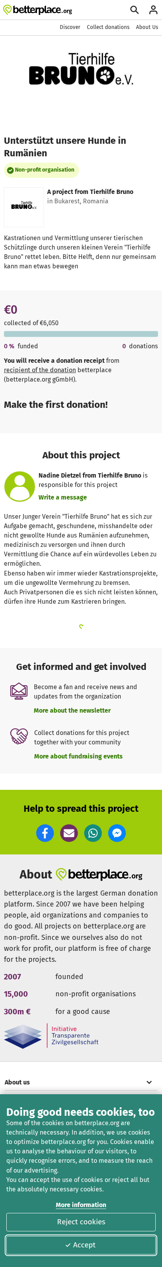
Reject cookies (81, 1221)
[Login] (153, 9)
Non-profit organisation (44, 170)
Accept (84, 1244)
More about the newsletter (72, 710)
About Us (147, 27)
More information (81, 1205)
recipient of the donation (40, 370)
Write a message (63, 497)
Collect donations (108, 27)
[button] (45, 833)
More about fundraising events (78, 756)
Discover (70, 27)
